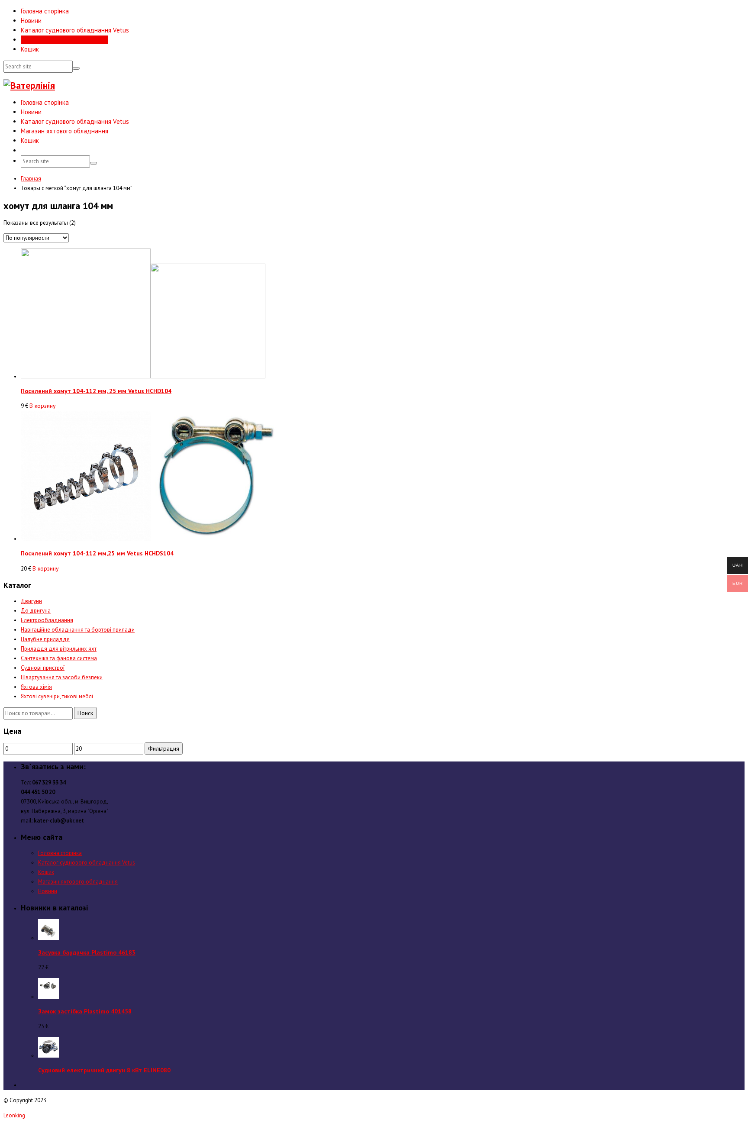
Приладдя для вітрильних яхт (59, 648)
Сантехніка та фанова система (59, 658)
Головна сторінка (45, 11)
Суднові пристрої (42, 667)
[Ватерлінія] (29, 85)
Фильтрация (163, 748)
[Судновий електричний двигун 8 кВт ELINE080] (48, 1055)
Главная (31, 178)
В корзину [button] (42, 406)
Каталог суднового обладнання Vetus (75, 30)
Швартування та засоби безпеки (62, 677)
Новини (31, 20)
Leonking (14, 1115)
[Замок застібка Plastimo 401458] (48, 996)
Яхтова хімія (36, 686)
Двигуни (31, 601)
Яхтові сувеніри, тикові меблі (57, 696)
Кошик (30, 49)
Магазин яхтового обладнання (64, 39)
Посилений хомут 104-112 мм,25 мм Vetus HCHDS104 (97, 553)
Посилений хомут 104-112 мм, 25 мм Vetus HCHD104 (96, 391)
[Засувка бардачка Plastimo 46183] (48, 938)
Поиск (85, 713)
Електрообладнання (47, 620)
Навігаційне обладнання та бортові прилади (78, 629)
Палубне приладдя (45, 639)
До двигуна (36, 610)
